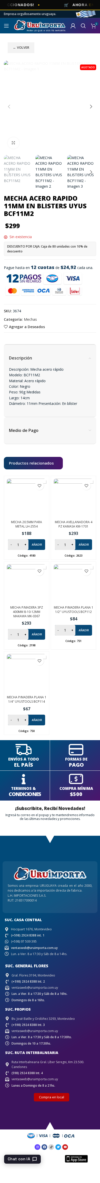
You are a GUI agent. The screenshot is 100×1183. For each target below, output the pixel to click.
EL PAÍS (23, 764)
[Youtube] (65, 1147)
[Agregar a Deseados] (39, 485)
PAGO (76, 764)
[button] (9, 106)
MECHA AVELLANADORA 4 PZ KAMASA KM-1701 (73, 524)
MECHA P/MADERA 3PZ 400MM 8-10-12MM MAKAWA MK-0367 (26, 611)
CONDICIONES (25, 794)
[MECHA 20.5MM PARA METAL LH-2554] (26, 498)
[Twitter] (58, 1147)
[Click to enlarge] (13, 143)
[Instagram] (37, 1147)
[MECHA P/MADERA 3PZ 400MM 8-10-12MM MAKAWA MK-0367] (26, 584)
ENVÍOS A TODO (23, 759)
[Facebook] (44, 1147)
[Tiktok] (51, 1147)
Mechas (30, 319)
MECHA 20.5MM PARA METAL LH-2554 (26, 524)
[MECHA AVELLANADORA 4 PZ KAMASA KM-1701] (73, 498)
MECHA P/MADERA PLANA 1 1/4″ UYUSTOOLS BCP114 (26, 699)
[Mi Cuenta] (73, 26)
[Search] (83, 26)
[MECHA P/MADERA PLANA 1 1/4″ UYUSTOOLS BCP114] (26, 673)
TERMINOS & (23, 788)
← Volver (21, 47)
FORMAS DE (76, 759)
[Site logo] (39, 25)
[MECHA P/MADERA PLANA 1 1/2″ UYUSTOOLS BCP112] (73, 584)
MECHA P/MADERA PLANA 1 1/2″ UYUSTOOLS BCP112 (73, 609)
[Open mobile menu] (6, 26)
